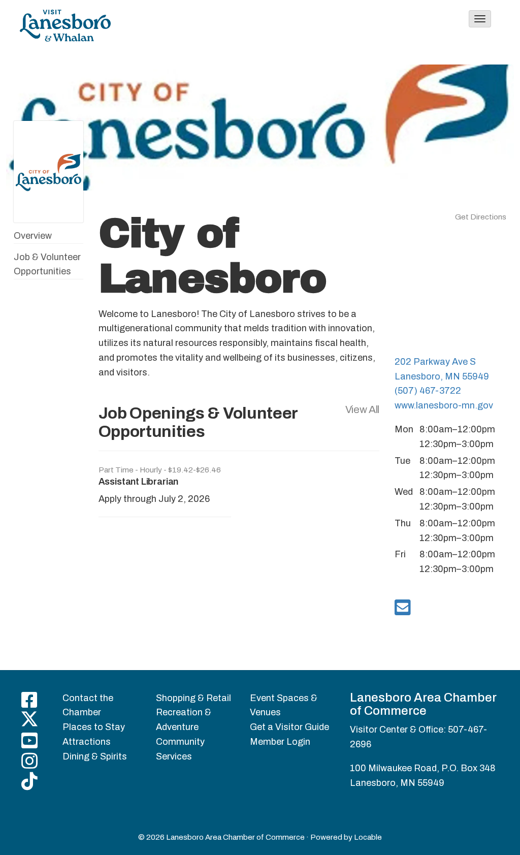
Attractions (86, 742)
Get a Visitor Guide (289, 727)
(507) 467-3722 (428, 391)
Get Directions (480, 217)
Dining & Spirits (94, 756)
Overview (33, 236)
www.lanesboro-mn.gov (444, 405)
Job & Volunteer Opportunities (47, 264)
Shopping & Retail (193, 698)
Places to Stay (93, 727)
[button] (480, 18)
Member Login (280, 742)
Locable (368, 837)
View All (362, 409)
